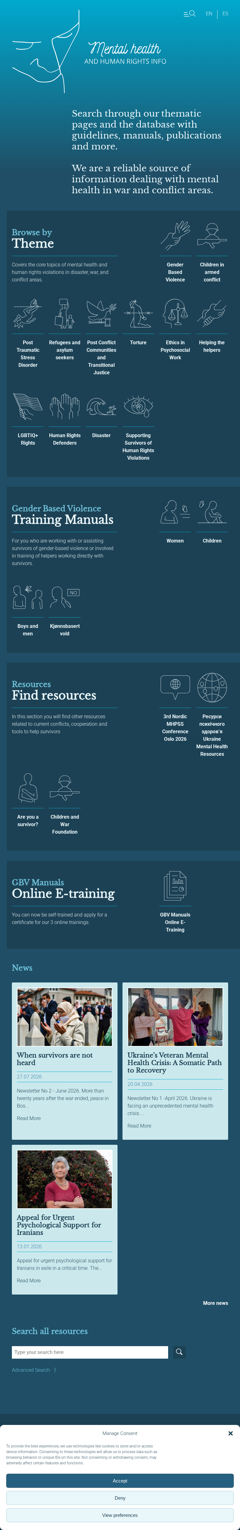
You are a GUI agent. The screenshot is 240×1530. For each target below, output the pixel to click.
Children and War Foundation (65, 824)
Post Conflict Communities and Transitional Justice (101, 358)
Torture (138, 343)
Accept (120, 1480)
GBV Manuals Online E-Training (175, 922)
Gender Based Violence (175, 272)
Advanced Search (31, 1370)
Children (212, 541)
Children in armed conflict (212, 272)
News (22, 967)
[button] (231, 1433)
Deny (120, 1498)
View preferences (120, 1515)
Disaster (101, 435)
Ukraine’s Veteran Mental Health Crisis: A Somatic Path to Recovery (175, 1063)
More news (215, 1303)
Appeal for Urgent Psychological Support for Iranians (59, 1225)
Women (175, 541)
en (209, 14)
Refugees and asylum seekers (64, 350)
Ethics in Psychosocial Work (175, 350)
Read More (29, 1118)
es (225, 14)
